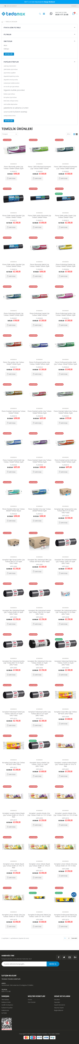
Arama (30, 999)
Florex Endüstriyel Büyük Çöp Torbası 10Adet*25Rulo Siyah (13, 314)
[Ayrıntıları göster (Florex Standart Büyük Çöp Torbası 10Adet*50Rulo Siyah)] (40, 443)
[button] (5, 6)
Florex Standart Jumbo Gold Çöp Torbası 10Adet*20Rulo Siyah (65, 461)
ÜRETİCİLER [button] (8, 41)
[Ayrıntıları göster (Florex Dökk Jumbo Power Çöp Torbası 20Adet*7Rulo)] (65, 198)
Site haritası (5, 999)
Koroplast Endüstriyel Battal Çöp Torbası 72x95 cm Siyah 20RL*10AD (65, 663)
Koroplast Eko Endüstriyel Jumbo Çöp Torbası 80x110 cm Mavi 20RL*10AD (66, 612)
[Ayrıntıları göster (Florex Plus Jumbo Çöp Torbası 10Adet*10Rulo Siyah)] (14, 345)
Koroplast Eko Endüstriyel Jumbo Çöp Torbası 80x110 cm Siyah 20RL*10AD (13, 663)
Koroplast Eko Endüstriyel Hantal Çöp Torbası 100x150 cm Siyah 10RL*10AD (39, 612)
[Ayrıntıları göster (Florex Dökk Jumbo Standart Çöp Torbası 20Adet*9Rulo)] (14, 247)
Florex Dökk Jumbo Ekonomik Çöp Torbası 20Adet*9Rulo (39, 216)
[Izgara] (74, 134)
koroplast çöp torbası (10, 97)
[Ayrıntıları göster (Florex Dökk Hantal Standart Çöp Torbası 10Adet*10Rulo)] (14, 198)
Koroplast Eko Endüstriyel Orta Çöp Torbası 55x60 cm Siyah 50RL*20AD (39, 663)
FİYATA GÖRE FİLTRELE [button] (12, 27)
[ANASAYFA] (2, 22)
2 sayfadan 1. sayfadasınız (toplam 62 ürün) (15, 938)
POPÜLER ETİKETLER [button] (11, 62)
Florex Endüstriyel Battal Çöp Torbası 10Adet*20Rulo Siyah (65, 265)
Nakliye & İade (6, 1002)
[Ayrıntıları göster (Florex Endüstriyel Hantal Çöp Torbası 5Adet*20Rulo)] (40, 296)
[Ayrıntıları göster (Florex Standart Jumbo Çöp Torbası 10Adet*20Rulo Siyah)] (40, 394)
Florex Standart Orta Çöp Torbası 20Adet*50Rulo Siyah (39, 510)
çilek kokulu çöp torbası (11, 69)
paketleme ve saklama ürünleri (16, 108)
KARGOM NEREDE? (11, 6)
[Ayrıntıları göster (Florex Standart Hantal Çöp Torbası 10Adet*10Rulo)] (14, 394)
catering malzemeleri (10, 66)
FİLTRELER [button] (7, 34)
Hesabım (73, 6)
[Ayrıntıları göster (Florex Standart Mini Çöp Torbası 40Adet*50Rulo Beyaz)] (14, 492)
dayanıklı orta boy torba (11, 79)
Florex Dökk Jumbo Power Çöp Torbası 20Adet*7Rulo (65, 216)
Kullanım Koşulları (7, 1008)
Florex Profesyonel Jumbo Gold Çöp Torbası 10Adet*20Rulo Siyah (65, 363)
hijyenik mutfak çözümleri (14, 90)
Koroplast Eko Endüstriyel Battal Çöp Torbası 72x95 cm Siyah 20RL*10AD (65, 561)
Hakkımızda (5, 1010)
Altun (5, 45)
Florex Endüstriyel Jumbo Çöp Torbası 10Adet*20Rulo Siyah (65, 314)
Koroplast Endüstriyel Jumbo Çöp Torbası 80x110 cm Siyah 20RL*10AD (39, 713)
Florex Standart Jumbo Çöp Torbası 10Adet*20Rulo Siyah (39, 412)
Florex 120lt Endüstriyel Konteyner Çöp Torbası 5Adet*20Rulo (39, 167)
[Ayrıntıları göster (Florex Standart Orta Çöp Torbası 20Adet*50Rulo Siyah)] (40, 492)
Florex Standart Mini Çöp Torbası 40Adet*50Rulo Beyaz (13, 510)
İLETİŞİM (4, 1013)
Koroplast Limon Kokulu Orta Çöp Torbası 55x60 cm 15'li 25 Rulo (13, 916)
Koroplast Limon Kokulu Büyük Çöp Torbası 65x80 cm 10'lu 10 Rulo (13, 865)
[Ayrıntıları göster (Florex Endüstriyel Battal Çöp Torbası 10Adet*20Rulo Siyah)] (65, 247)
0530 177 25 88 (6, 991)
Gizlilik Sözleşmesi (7, 1005)
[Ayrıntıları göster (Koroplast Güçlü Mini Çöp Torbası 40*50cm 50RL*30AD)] (14, 745)
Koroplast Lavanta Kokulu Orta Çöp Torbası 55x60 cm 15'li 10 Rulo (39, 814)
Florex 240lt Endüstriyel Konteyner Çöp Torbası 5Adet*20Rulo (65, 167)
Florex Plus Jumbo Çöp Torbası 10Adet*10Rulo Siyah (13, 363)
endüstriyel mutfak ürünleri (11, 83)
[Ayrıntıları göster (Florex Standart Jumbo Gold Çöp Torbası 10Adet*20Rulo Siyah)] (65, 443)
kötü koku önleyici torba (11, 101)
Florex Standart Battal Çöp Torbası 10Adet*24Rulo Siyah (65, 412)
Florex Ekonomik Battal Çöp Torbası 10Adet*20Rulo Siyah (39, 265)
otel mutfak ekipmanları (10, 104)
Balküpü (6, 49)
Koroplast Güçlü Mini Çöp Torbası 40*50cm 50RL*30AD (13, 763)
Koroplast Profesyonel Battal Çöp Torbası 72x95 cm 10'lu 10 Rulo (39, 916)
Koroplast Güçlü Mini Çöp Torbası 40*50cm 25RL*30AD (65, 713)
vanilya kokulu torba (9, 115)
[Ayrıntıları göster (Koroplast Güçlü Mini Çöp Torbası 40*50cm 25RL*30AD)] (65, 695)
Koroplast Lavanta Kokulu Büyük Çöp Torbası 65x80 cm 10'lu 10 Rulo (66, 764)
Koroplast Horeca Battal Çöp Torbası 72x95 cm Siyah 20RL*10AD (39, 764)
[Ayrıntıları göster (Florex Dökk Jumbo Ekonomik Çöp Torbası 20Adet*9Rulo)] (40, 198)
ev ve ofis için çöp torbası (11, 86)
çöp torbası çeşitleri (10, 73)
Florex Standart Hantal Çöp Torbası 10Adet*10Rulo (13, 412)
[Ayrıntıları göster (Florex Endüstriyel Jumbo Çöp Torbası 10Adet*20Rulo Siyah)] (65, 296)
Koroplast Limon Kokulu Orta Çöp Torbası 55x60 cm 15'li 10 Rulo (65, 865)
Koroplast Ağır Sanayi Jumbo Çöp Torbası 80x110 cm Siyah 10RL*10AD (13, 561)
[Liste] (76, 134)
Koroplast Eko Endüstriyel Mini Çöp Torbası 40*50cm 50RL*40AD (39, 560)
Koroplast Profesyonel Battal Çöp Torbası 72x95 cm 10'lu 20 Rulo (65, 916)
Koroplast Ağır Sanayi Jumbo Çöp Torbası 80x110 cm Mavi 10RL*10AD (65, 511)
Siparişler (57, 1002)
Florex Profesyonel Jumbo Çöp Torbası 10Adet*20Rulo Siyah (39, 363)
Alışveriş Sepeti (59, 1008)
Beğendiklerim (58, 1010)
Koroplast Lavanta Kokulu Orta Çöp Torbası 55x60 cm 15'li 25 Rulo (65, 814)
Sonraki (74, 938)
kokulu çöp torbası (9, 94)
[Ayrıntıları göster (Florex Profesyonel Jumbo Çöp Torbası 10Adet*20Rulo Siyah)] (40, 345)
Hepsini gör (9, 54)
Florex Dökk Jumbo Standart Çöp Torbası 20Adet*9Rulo (13, 265)
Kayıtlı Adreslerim (59, 1005)
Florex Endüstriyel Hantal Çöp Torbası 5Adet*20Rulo (39, 314)
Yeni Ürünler (32, 1002)
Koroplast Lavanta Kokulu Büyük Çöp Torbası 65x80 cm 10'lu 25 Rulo (13, 815)
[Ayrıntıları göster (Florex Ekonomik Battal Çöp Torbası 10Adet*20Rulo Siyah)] (40, 247)
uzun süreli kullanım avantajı (15, 112)
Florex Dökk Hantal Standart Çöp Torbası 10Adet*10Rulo (13, 216)
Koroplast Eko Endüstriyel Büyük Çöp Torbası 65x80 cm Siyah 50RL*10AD (13, 612)
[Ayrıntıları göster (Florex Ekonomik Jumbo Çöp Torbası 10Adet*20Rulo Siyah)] (14, 149)
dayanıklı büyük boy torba (11, 76)
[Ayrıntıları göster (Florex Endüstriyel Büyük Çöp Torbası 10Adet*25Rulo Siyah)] (14, 296)
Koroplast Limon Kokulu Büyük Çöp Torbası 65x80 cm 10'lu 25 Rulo (39, 865)
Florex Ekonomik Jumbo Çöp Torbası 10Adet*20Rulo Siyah (13, 167)
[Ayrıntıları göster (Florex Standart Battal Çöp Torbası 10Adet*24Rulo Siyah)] (65, 394)
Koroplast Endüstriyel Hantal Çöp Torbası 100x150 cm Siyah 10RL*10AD (13, 713)
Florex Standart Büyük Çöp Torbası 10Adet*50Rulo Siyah (39, 461)
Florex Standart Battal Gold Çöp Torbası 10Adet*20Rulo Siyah (13, 461)
